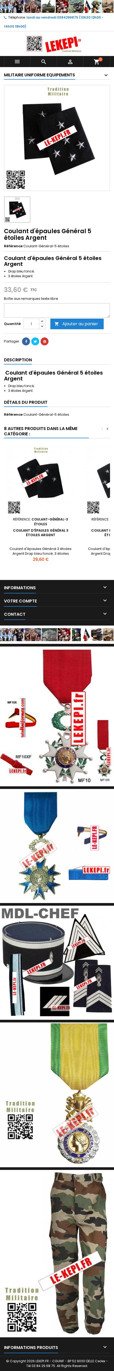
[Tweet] (35, 341)
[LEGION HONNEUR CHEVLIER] (57, 716)
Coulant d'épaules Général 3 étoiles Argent (40, 532)
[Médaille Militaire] (57, 1094)
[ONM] (57, 845)
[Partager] (26, 341)
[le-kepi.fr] (57, 6)
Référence (13, 246)
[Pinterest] (45, 341)
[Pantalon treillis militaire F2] (57, 1253)
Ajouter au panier (76, 324)
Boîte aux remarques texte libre (31, 298)
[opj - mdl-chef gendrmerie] (57, 962)
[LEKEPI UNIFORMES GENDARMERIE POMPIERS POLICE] (57, 634)
